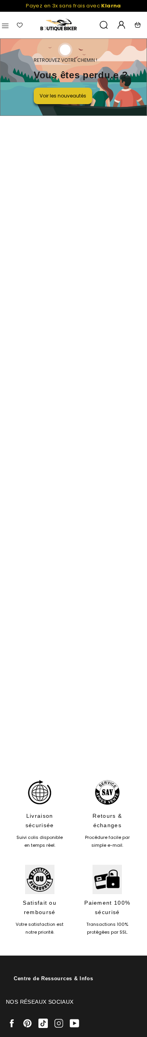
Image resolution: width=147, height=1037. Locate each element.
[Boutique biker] (58, 25)
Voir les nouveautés (63, 95)
